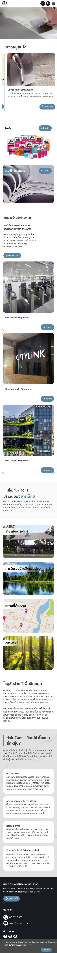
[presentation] (5, 74)
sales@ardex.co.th (18, 923)
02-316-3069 (15, 917)
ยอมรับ (46, 949)
